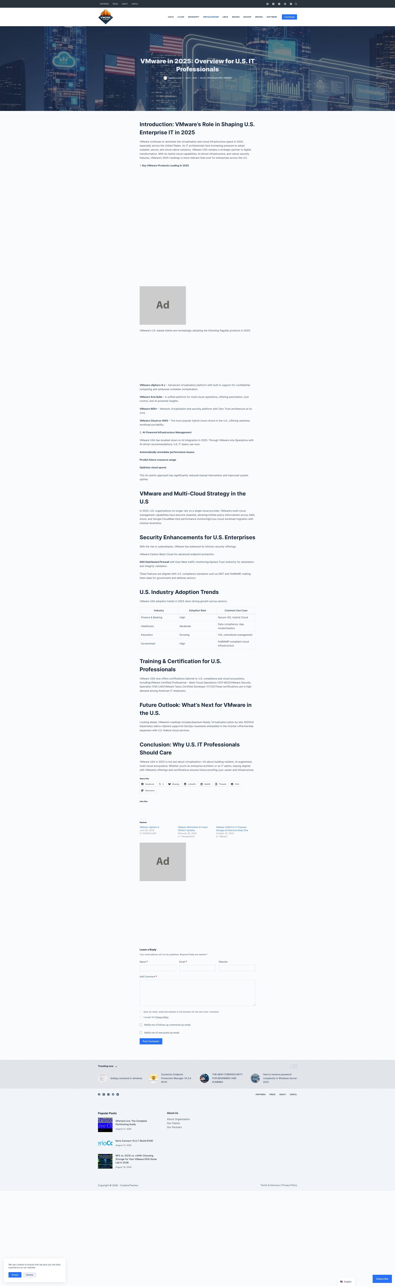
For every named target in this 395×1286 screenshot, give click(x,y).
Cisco (171, 17)
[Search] (296, 4)
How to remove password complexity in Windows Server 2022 (280, 1078)
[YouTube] (291, 4)
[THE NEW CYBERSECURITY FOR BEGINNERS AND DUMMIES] (204, 1078)
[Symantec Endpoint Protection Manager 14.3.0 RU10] (153, 1078)
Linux (225, 17)
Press (115, 4)
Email (183, 961)
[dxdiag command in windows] (102, 1078)
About (125, 4)
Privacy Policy (162, 1017)
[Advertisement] (197, 206)
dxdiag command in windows (126, 1078)
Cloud (181, 17)
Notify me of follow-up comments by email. (167, 1024)
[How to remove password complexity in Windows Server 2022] (255, 1078)
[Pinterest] (285, 4)
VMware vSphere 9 (149, 827)
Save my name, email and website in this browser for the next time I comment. (181, 1012)
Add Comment (148, 976)
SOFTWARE (272, 17)
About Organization (178, 1119)
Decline (29, 1275)
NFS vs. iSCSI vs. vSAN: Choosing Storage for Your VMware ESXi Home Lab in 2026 (136, 1159)
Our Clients (173, 1123)
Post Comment (151, 1041)
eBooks (236, 17)
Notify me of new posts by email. (162, 1032)
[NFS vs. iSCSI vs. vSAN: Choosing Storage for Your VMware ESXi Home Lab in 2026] (105, 1161)
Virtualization (211, 17)
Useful (135, 4)
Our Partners (174, 1127)
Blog (203, 78)
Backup (247, 17)
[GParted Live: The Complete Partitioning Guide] (105, 1125)
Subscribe (382, 1278)
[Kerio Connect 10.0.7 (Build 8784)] (105, 1143)
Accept (15, 1275)
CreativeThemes (129, 1185)
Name (144, 961)
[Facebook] (267, 4)
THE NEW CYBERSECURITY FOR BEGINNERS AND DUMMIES (227, 1078)
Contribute (289, 17)
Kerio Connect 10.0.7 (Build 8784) (134, 1140)
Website (223, 961)
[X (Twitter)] (273, 4)
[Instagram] (279, 4)
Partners (104, 4)
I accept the (155, 1017)
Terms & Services (270, 1185)
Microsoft (193, 17)
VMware (227, 78)
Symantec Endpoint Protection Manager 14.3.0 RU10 (176, 1078)
